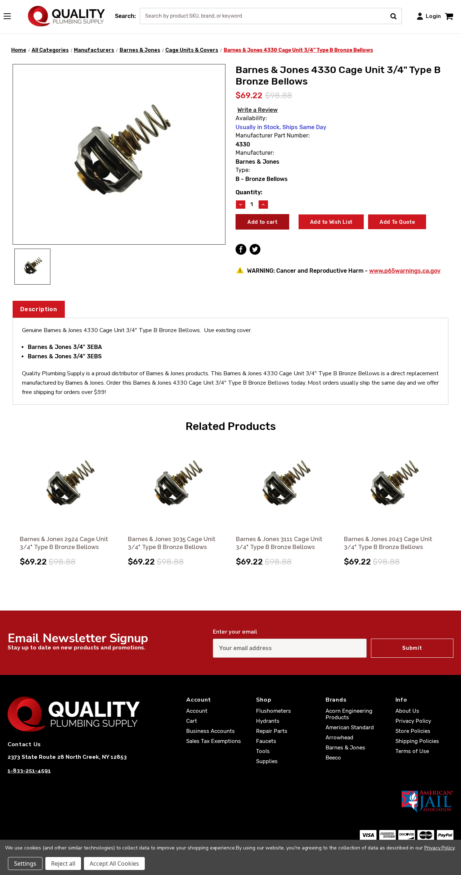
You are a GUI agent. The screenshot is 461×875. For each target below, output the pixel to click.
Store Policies (412, 731)
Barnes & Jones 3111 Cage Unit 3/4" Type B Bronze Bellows (279, 543)
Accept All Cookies (114, 863)
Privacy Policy (413, 721)
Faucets (266, 741)
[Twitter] (255, 249)
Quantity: (249, 192)
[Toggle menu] (11, 15)
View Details (69, 486)
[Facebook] (241, 249)
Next (446, 495)
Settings (25, 863)
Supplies (267, 761)
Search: (125, 16)
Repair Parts (271, 731)
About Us (407, 711)
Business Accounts (210, 731)
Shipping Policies (417, 741)
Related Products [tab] (230, 426)
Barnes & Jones (345, 747)
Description (38, 309)
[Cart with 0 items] (449, 16)
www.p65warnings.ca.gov (404, 270)
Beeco (333, 757)
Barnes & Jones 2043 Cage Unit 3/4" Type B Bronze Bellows (388, 543)
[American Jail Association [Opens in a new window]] (230, 801)
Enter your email (235, 632)
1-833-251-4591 (29, 770)
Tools (263, 751)
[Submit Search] (396, 15)
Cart (191, 721)
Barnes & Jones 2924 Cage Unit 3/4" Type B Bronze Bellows (64, 543)
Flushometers (273, 711)
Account (196, 711)
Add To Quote (397, 222)
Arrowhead (339, 737)
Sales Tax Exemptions (213, 741)
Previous (14, 495)
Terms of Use (412, 751)
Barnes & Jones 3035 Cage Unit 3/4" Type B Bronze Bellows (171, 543)
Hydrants (267, 721)
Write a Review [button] (257, 109)
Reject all (63, 863)
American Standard (350, 727)
